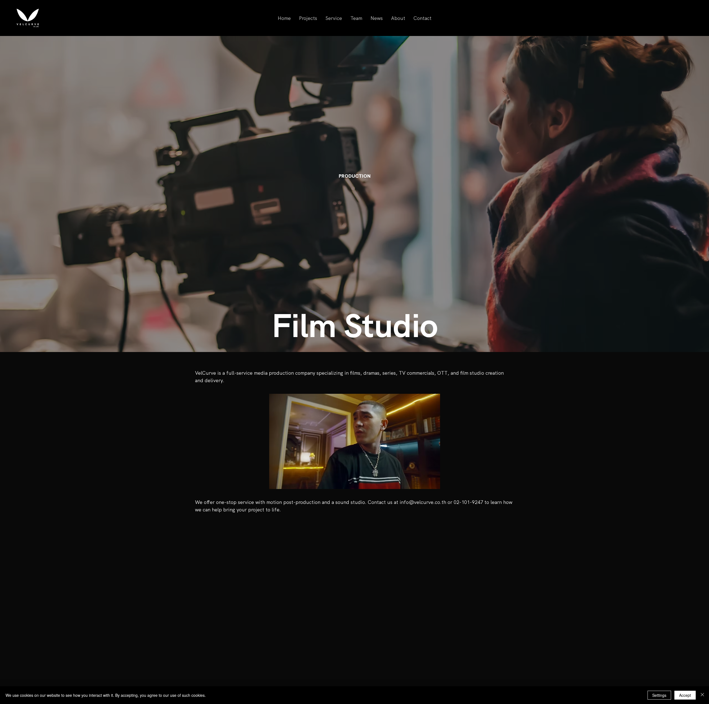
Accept (685, 695)
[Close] (702, 695)
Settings (659, 695)
